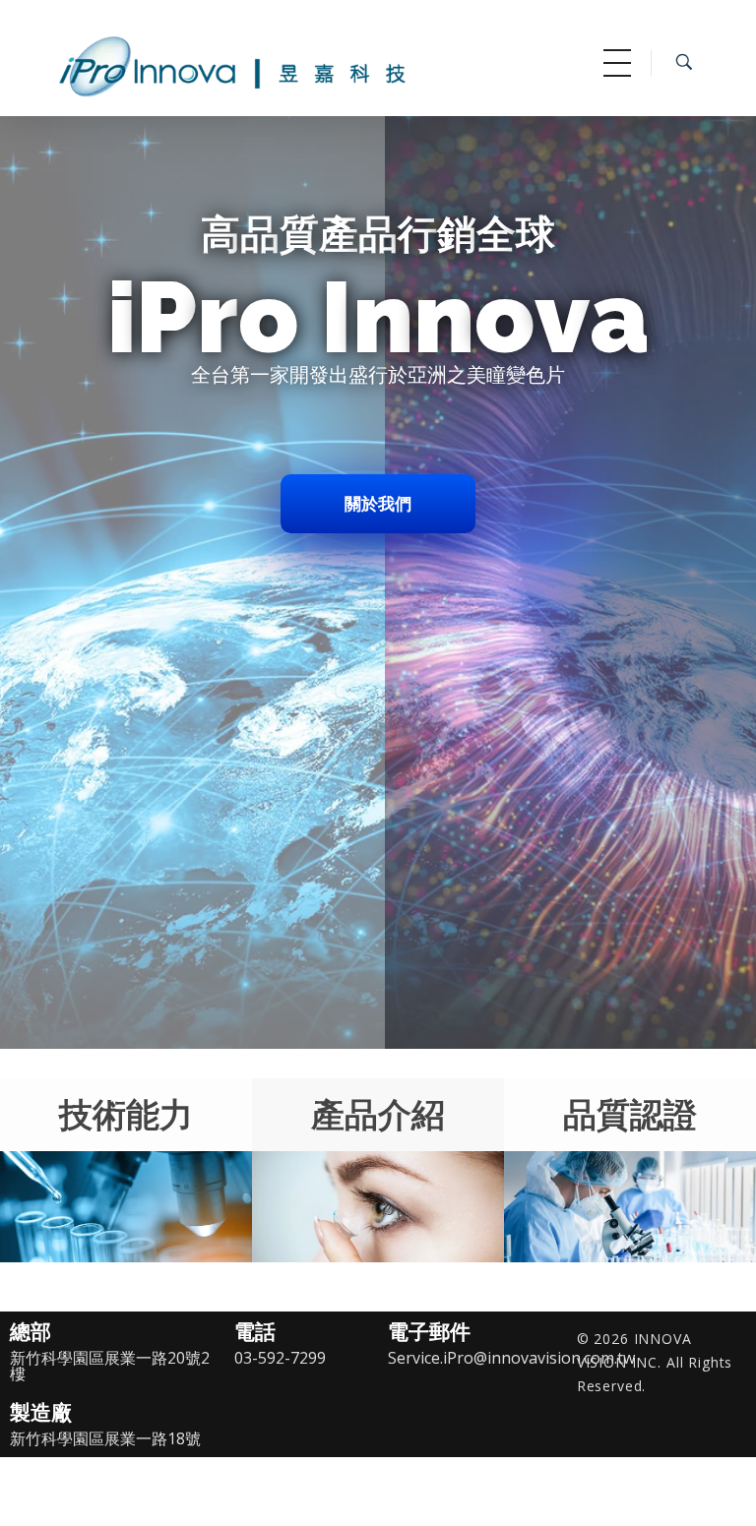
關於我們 (378, 504)
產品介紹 (378, 1114)
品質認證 (630, 1114)
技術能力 (126, 1114)
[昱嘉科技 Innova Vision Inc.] (282, 61)
